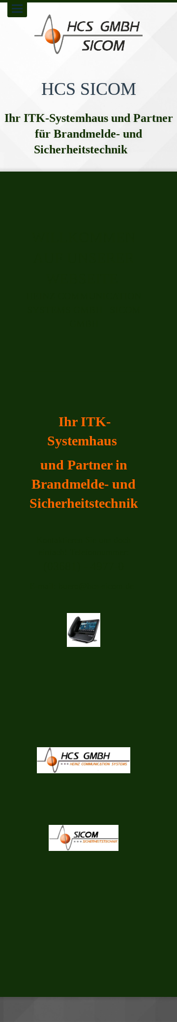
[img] (88, 34)
